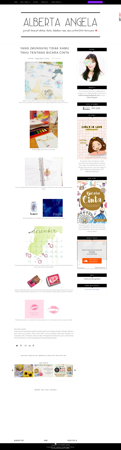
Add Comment (56, 58)
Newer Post (20, 440)
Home (46, 440)
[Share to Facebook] (33, 345)
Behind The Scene (33, 355)
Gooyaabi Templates (64, 448)
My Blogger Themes (69, 447)
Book (64, 355)
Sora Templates (57, 447)
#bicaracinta (24, 355)
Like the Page (88, 289)
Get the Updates (95, 289)
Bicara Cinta (59, 355)
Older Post (71, 440)
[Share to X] (16, 345)
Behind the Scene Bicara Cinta (47, 355)
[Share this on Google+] (20, 345)
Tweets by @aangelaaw (92, 279)
